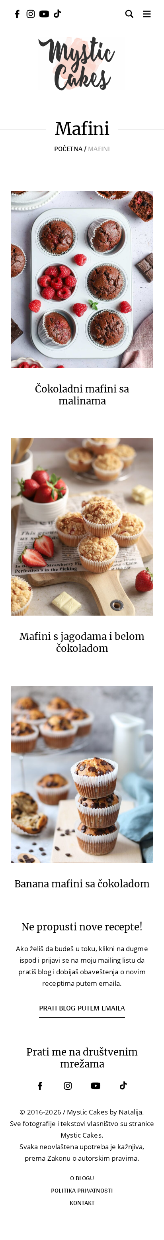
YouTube (96, 1086)
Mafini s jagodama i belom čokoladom (82, 643)
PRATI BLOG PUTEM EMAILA (82, 1008)
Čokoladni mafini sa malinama (82, 395)
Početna (68, 148)
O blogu (82, 1177)
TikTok (124, 1086)
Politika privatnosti (82, 1190)
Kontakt (82, 1202)
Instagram (68, 1086)
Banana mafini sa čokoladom (82, 884)
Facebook (40, 1086)
